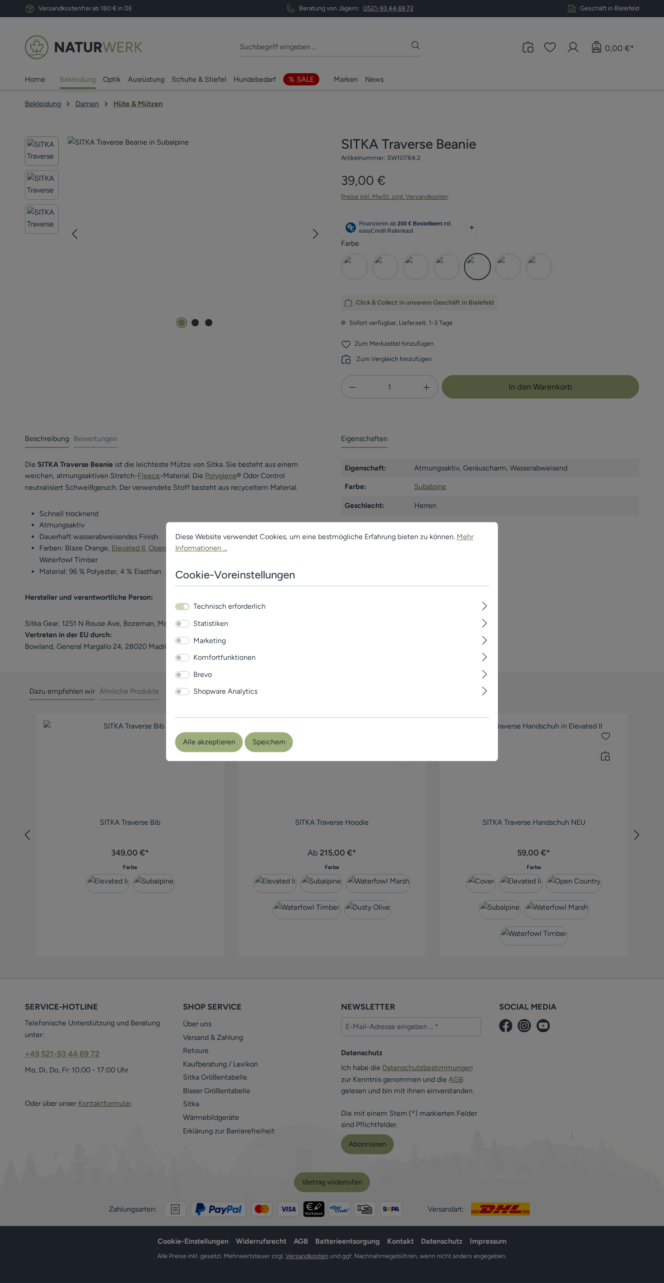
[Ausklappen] (484, 605)
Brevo (202, 674)
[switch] (182, 623)
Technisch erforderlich (229, 606)
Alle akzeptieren (209, 742)
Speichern (269, 742)
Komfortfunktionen (224, 657)
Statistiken (210, 623)
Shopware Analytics (225, 691)
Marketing (209, 640)
